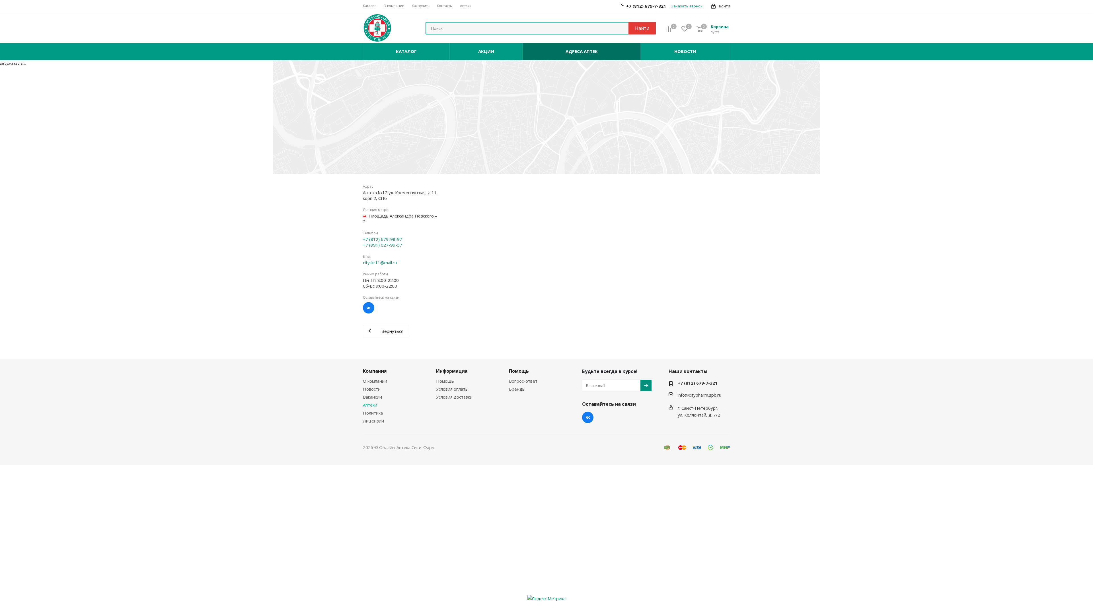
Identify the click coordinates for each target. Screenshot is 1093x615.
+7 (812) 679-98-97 (382, 239)
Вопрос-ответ (523, 381)
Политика (373, 413)
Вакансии (372, 397)
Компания (375, 371)
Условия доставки (454, 397)
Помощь (445, 381)
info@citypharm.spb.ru (699, 395)
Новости (372, 389)
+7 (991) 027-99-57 (382, 245)
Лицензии (373, 421)
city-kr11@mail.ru (380, 262)
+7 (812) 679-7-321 (698, 383)
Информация (452, 371)
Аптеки (370, 405)
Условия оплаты (452, 389)
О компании (375, 381)
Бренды (517, 389)
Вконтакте (368, 307)
